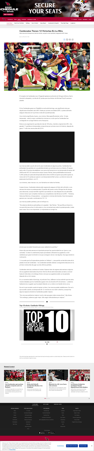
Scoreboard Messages (28, 412)
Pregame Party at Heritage (77, 421)
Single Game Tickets (77, 410)
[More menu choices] (37, 19)
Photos (14, 412)
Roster (63, 412)
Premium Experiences (77, 417)
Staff (63, 424)
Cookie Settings (60, 445)
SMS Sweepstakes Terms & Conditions (46, 419)
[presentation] (89, 398)
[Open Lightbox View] (47, 328)
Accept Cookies (83, 445)
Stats (63, 415)
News (15, 410)
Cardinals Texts (46, 415)
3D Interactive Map (28, 415)
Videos (15, 415)
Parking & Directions (28, 419)
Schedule (63, 410)
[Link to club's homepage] (4, 19)
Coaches (62, 421)
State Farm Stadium (28, 408)
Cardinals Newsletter (46, 412)
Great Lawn (28, 424)
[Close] (91, 445)
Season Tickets (77, 412)
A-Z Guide (28, 410)
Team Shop (15, 424)
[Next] (57, 342)
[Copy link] (72, 39)
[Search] (72, 19)
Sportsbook (28, 421)
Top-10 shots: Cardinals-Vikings (31, 305)
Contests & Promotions (46, 417)
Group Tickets (76, 419)
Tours (28, 428)
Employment (62, 426)
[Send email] (70, 40)
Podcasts (15, 417)
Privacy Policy (12, 449)
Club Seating (76, 415)
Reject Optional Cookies (72, 445)
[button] (47, 147)
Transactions (62, 419)
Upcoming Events (28, 426)
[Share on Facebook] (64, 40)
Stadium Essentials (28, 417)
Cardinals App (46, 410)
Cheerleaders (14, 421)
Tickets (77, 408)
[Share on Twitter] (67, 40)
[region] (47, 446)
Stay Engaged (46, 408)
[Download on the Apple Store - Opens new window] (42, 433)
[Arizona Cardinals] (47, 439)
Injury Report (62, 417)
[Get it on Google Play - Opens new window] (51, 433)
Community (15, 419)
